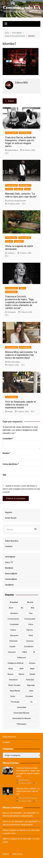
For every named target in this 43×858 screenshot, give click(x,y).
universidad (21, 707)
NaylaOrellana (12, 150)
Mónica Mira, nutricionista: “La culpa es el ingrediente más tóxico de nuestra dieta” (21, 355)
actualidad (14, 602)
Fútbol (24, 652)
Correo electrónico (11, 464)
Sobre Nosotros (11, 541)
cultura (13, 630)
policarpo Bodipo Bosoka (16, 201)
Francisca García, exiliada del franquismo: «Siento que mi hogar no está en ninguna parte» (20, 142)
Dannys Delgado (9, 830)
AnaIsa (10, 412)
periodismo (13, 680)
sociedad (29, 696)
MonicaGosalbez (13, 362)
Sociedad (18, 189)
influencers (21, 657)
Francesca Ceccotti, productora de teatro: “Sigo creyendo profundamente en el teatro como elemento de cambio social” (21, 302)
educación (14, 635)
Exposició (12, 652)
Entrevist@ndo (25, 133)
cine (30, 613)
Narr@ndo (9, 568)
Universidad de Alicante (21, 718)
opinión (32, 674)
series (12, 696)
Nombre (6, 453)
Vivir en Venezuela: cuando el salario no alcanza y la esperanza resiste (20, 404)
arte (32, 608)
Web (4, 475)
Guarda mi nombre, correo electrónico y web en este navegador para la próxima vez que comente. (21, 489)
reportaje (31, 685)
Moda (10, 669)
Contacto (8, 546)
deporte (30, 630)
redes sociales (14, 685)
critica (30, 624)
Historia (9, 189)
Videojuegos (21, 724)
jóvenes (32, 663)
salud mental (15, 691)
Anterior (11, 101)
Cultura (22, 288)
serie (31, 691)
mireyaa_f (11, 253)
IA (34, 652)
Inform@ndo (10, 557)
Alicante (30, 602)
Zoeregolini (11, 312)
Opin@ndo (19, 241)
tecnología (15, 702)
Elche (31, 635)
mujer (32, 669)
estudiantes (28, 646)
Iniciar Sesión (10, 518)
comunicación (13, 619)
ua (31, 702)
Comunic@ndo (11, 133)
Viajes (27, 189)
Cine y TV (9, 562)
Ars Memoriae (11, 238)
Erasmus (30, 641)
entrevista (13, 641)
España (12, 646)
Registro (8, 512)
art (22, 608)
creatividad (14, 624)
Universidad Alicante (21, 713)
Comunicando (29, 619)
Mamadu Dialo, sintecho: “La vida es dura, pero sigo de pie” (21, 195)
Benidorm (14, 613)
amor (11, 608)
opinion (21, 674)
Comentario (8, 439)
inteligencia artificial (15, 663)
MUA (21, 669)
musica (10, 674)
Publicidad (30, 680)
